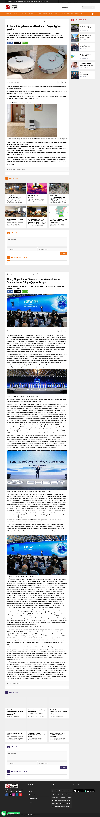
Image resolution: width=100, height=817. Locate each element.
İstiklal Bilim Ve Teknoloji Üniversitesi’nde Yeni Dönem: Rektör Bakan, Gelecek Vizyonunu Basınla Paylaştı (36, 1)
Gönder (26, 42)
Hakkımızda (32, 794)
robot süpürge (12, 169)
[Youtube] (20, 794)
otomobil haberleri (16, 683)
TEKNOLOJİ (17, 21)
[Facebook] (6, 794)
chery (10, 683)
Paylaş (11, 42)
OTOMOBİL (17, 274)
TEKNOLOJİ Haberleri (20, 169)
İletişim (30, 802)
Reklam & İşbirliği (33, 798)
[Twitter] (10, 794)
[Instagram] (13, 794)
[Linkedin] (17, 794)
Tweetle (18, 42)
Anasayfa (11, 21)
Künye (30, 791)
